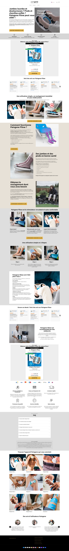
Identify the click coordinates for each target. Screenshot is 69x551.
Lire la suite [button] (11, 89)
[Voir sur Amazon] (11, 82)
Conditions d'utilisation (38, 542)
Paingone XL (28, 491)
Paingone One (11, 511)
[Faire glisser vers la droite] (61, 111)
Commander (14, 149)
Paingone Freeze (29, 511)
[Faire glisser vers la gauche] (8, 111)
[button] (34, 5)
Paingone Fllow (12, 471)
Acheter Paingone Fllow (16, 30)
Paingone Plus (45, 491)
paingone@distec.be (12, 538)
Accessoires (45, 511)
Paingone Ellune (12, 491)
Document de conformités (38, 543)
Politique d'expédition (38, 540)
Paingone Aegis (45, 471)
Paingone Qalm (28, 471)
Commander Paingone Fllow (18, 203)
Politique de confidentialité (39, 537)
